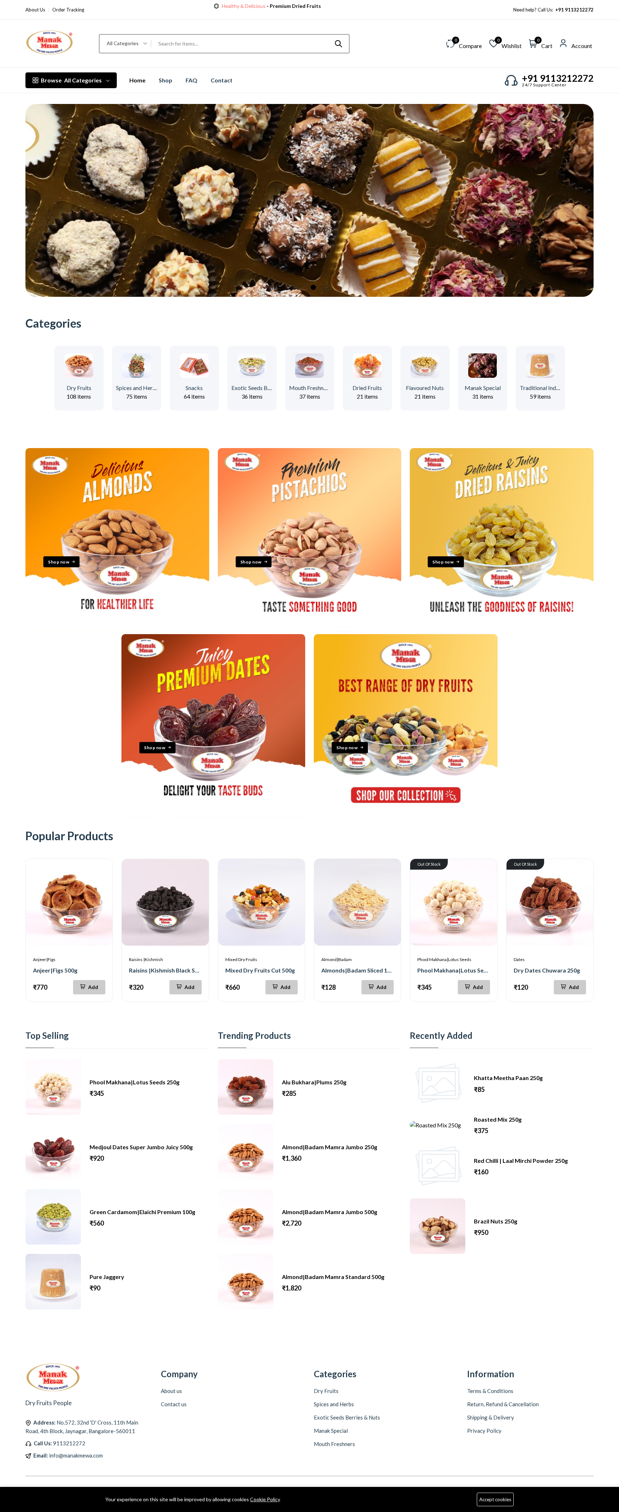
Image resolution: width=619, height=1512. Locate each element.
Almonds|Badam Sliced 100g (359, 970)
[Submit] (338, 44)
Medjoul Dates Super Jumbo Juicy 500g (141, 1146)
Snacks (194, 387)
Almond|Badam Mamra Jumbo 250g (329, 1146)
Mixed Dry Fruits (241, 959)
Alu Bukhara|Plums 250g (314, 1082)
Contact (221, 80)
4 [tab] (313, 287)
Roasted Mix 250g (498, 1119)
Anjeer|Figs (44, 959)
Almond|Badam (336, 959)
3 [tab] (305, 287)
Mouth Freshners (310, 387)
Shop (165, 80)
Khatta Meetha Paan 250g (508, 1077)
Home (137, 80)
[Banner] (117, 629)
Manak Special (483, 387)
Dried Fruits (367, 387)
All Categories (71, 80)
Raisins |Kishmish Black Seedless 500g (179, 970)
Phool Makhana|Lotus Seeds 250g (462, 970)
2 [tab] (298, 287)
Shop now (303, 6)
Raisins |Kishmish (146, 959)
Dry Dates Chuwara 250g (547, 970)
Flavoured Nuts (425, 387)
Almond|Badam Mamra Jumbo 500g (329, 1211)
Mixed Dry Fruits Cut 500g (260, 970)
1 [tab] (290, 287)
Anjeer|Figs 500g (55, 970)
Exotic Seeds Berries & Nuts (265, 387)
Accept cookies (495, 1499)
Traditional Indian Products (553, 387)
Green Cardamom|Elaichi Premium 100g (142, 1211)
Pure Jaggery (107, 1276)
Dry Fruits (79, 387)
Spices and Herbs (137, 387)
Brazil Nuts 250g (495, 1221)
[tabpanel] (309, 200)
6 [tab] (328, 287)
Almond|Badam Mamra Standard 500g (333, 1276)
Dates (519, 959)
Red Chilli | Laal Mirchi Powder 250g (521, 1160)
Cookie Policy (265, 1499)
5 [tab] (320, 287)
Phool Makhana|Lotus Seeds (444, 959)
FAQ (191, 80)
